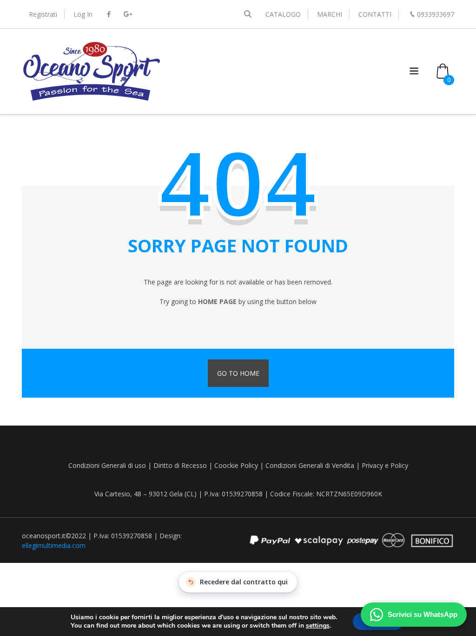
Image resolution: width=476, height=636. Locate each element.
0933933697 (435, 14)
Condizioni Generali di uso (107, 465)
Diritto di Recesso (180, 465)
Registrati (43, 14)
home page (217, 301)
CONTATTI (374, 14)
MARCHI (329, 14)
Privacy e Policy (385, 465)
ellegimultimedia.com (54, 545)
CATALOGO (283, 14)
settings (318, 626)
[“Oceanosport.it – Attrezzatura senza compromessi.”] (91, 99)
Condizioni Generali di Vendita (309, 465)
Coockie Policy (236, 465)
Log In (83, 14)
